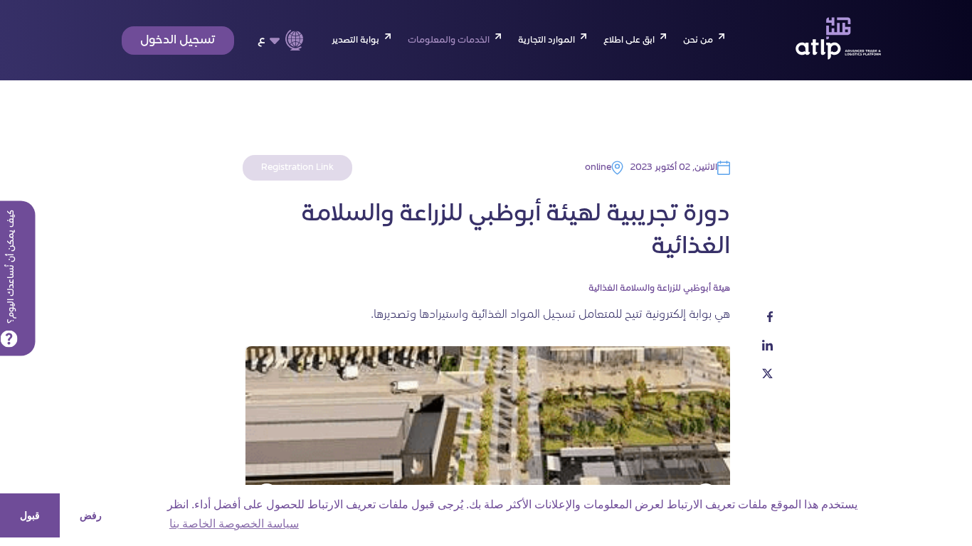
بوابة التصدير (355, 40)
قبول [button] (30, 515)
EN (271, 64)
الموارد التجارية (546, 40)
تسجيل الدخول (178, 40)
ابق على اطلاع (629, 40)
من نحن (698, 40)
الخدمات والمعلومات (449, 40)
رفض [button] (91, 515)
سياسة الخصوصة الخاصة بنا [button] (234, 524)
